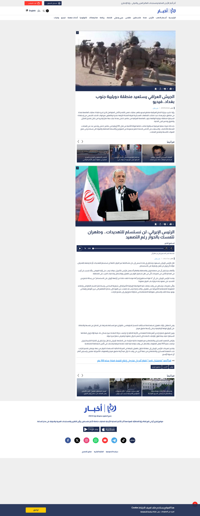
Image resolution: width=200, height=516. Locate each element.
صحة (145, 18)
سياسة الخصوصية (146, 512)
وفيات (56, 18)
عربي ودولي (118, 18)
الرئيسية (172, 18)
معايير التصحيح (87, 452)
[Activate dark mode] (46, 11)
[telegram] (114, 440)
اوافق (36, 510)
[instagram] (86, 440)
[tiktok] (123, 440)
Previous (82, 141)
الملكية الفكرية (99, 452)
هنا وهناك (93, 18)
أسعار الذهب (161, 18)
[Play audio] (80, 248)
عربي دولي (155, 108)
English (32, 11)
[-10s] (166, 248)
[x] (77, 440)
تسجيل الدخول (52, 3)
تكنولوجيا (83, 18)
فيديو (63, 18)
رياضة (102, 18)
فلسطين (137, 18)
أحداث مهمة (73, 18)
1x (85, 248)
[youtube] (105, 440)
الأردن (151, 18)
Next (78, 141)
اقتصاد (109, 18)
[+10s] (171, 248)
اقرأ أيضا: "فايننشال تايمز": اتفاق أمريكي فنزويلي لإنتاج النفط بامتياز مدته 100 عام (134, 360)
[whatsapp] (96, 440)
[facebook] (68, 440)
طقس (128, 18)
